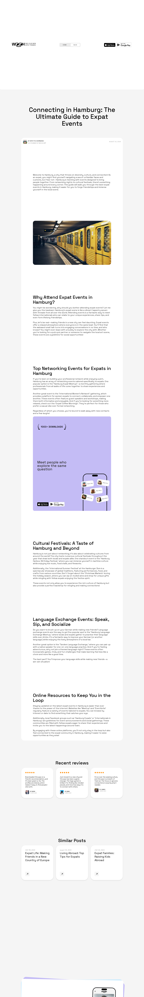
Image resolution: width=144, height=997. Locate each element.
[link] (37, 862)
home (65, 45)
